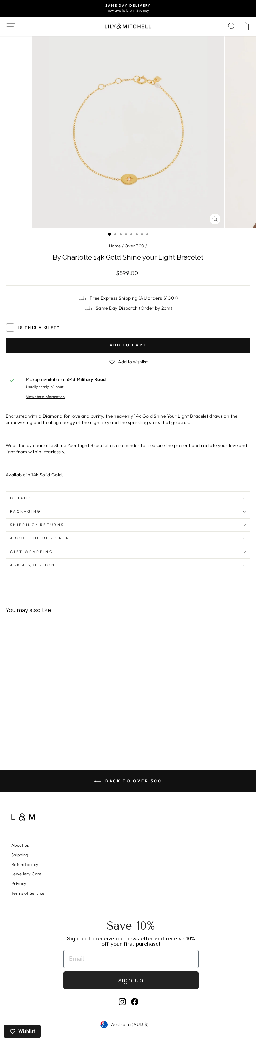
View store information (45, 396)
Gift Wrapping (31, 551)
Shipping (19, 854)
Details (21, 498)
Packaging (25, 511)
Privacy (18, 883)
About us (20, 845)
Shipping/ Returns (37, 524)
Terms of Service (28, 893)
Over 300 (134, 245)
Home (115, 245)
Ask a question (32, 565)
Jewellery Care (26, 873)
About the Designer (40, 538)
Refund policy (25, 864)
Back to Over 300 (132, 780)
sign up (130, 980)
